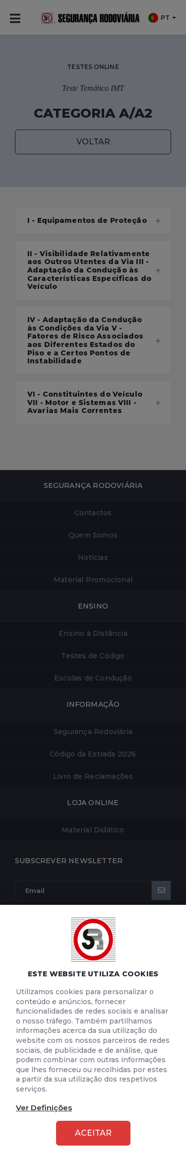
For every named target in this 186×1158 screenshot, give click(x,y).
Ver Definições (44, 1107)
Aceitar (93, 1133)
